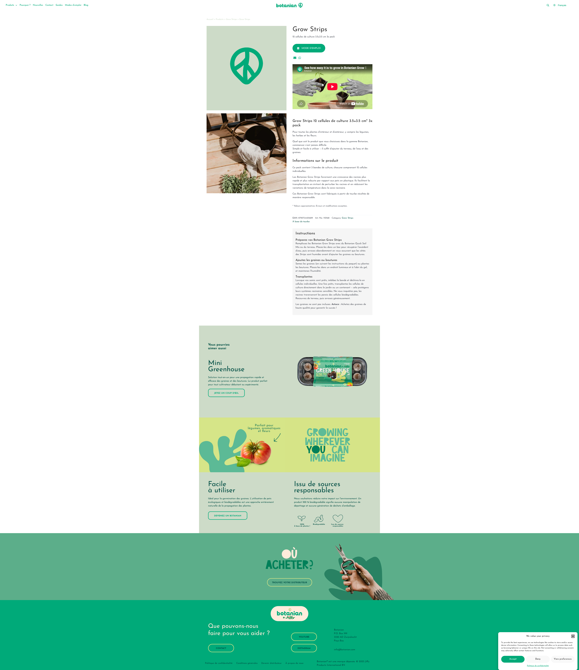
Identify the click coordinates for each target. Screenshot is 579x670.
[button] (572, 636)
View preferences (563, 659)
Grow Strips (231, 19)
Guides (59, 5)
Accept (512, 659)
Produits (10, 5)
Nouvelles (38, 5)
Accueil (210, 19)
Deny (538, 659)
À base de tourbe (301, 222)
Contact (49, 5)
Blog (86, 5)
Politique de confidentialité (538, 666)
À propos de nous (294, 663)
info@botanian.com (344, 649)
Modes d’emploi (73, 5)
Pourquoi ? (25, 5)
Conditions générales (247, 663)
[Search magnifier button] (547, 5)
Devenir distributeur (271, 663)
